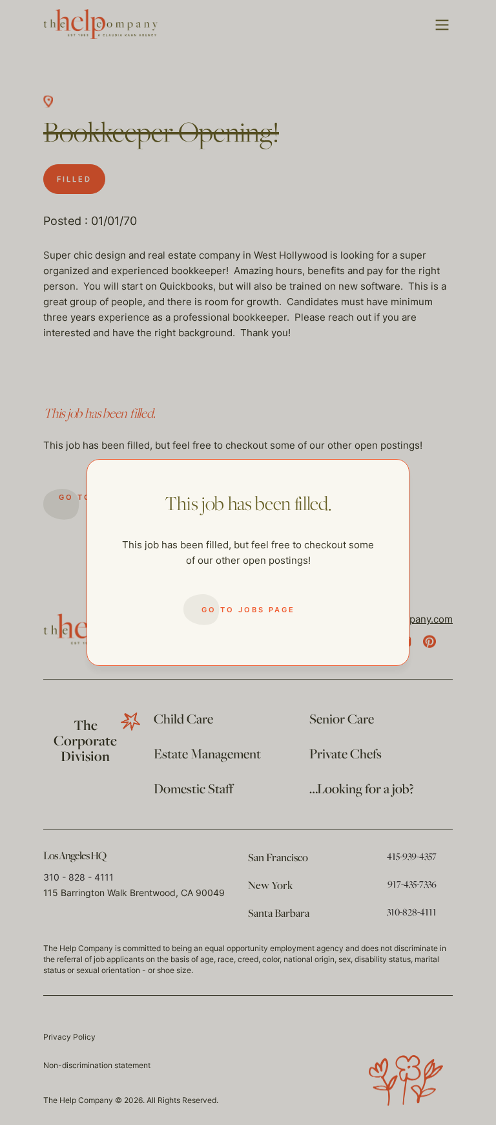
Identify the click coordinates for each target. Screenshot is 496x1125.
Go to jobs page (248, 609)
